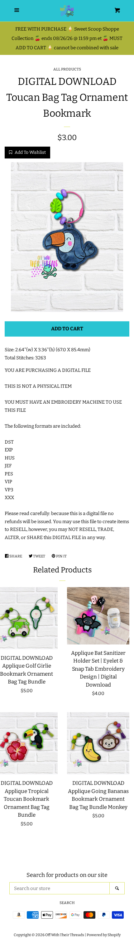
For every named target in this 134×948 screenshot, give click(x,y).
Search (67, 903)
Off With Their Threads (64, 935)
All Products (67, 69)
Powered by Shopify (104, 935)
